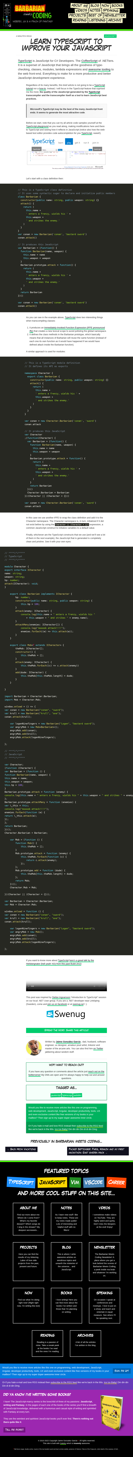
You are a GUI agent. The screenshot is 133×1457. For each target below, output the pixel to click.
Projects (77, 15)
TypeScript (25, 60)
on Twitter (98, 1048)
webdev (78, 1095)
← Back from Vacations (21, 1149)
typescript (67, 1095)
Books (117, 5)
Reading (80, 20)
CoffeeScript (89, 60)
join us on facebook (57, 1004)
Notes (95, 10)
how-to (42, 88)
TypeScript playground (37, 126)
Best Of (95, 15)
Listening (97, 20)
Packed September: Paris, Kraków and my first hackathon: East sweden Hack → (96, 1151)
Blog (95, 6)
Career (116, 1182)
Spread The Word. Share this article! (66, 1030)
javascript (110, 36)
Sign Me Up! (122, 1371)
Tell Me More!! (14, 1430)
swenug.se (78, 1004)
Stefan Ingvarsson (61, 997)
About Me (79, 6)
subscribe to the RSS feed (90, 1125)
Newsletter (115, 15)
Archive (114, 20)
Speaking (111, 11)
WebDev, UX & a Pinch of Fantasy (33, 21)
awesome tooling (99, 69)
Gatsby (63, 1443)
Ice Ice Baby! (61, 1129)
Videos (81, 11)
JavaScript (52, 1182)
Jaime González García (68, 1041)
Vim (75, 1182)
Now (105, 6)
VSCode (94, 1182)
